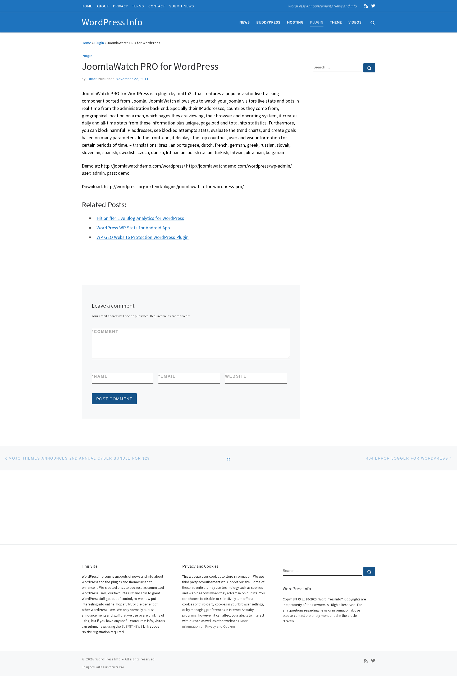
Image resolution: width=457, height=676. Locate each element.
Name (100, 376)
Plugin (99, 42)
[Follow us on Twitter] (373, 6)
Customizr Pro (113, 667)
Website (236, 376)
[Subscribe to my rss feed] (366, 6)
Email (167, 376)
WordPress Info (108, 659)
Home (86, 42)
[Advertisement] (344, 162)
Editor (92, 79)
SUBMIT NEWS (132, 626)
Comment (105, 331)
